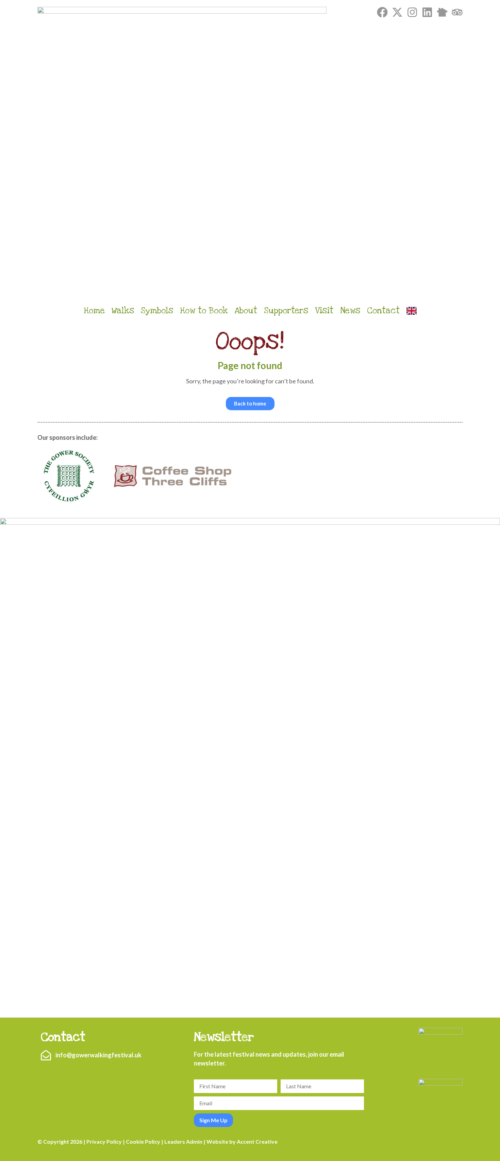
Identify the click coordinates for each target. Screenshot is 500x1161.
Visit (324, 310)
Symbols (157, 310)
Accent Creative (257, 1141)
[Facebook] (382, 12)
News (350, 310)
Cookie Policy (143, 1141)
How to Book (204, 310)
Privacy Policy (104, 1141)
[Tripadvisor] (457, 12)
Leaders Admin (183, 1141)
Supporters (286, 310)
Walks (123, 310)
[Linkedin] (427, 12)
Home (94, 310)
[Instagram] (412, 12)
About (246, 310)
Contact (383, 310)
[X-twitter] (397, 12)
